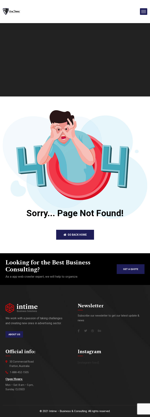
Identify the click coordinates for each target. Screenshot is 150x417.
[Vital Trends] (11, 11)
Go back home (77, 234)
